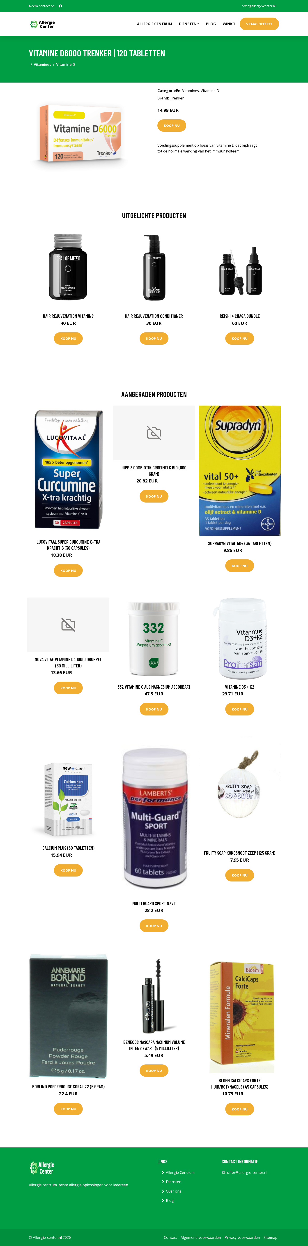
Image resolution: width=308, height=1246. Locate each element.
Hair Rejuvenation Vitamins (68, 316)
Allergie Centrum (154, 23)
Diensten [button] (188, 23)
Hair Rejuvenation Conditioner (154, 316)
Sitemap (270, 1237)
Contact (170, 1237)
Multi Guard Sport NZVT (154, 903)
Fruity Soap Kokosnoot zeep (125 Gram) (239, 853)
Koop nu (172, 125)
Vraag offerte (259, 24)
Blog (211, 23)
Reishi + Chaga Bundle (240, 316)
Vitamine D (65, 64)
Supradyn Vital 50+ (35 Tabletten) (239, 543)
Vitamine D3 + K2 (239, 687)
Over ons (173, 1191)
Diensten (173, 1181)
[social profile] (60, 6)
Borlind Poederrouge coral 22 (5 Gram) (68, 1086)
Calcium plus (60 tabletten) (68, 848)
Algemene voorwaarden (201, 1237)
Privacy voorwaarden (242, 1237)
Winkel (229, 23)
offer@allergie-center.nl (259, 6)
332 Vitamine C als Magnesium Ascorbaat (154, 687)
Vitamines (42, 64)
